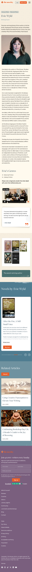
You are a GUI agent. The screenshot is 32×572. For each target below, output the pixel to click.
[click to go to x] (10, 567)
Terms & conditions (6, 530)
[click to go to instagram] (5, 567)
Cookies (3, 546)
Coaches (3, 496)
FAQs (2, 521)
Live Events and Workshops (9, 509)
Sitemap (3, 563)
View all (5, 374)
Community (4, 506)
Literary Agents (5, 502)
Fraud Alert (4, 543)
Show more (6, 342)
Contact (3, 515)
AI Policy (3, 536)
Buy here (7, 347)
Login (17, 2)
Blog (2, 512)
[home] (7, 2)
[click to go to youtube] (16, 567)
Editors (3, 499)
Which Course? (5, 490)
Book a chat (23, 2)
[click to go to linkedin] (13, 567)
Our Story (4, 524)
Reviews (3, 493)
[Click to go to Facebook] (2, 567)
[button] (29, 2)
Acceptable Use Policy (7, 539)
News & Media (5, 527)
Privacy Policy (18, 476)
